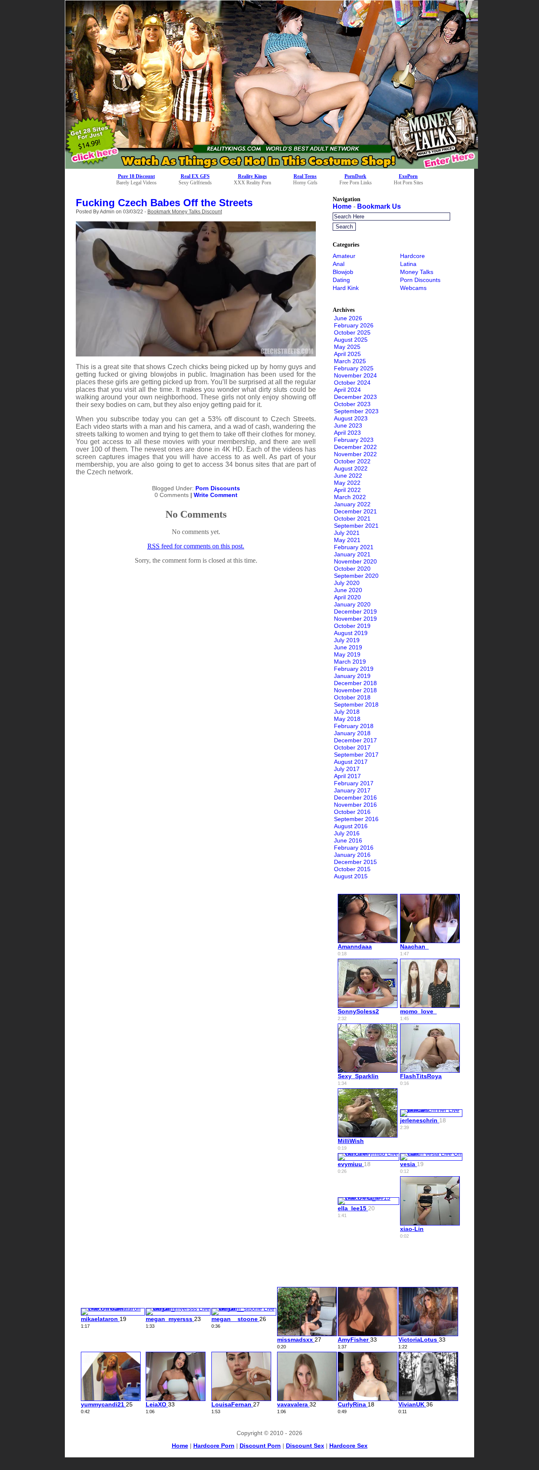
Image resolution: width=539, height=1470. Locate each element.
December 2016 (355, 797)
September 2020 (356, 575)
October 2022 (352, 461)
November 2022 (355, 454)
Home (342, 206)
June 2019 (348, 647)
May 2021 (347, 540)
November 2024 (355, 375)
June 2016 (348, 840)
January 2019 (352, 676)
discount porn (260, 1445)
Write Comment (215, 495)
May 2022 (347, 482)
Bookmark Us (379, 206)
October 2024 (352, 382)
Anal (338, 264)
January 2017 (352, 790)
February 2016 (354, 847)
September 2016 (356, 819)
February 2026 (354, 325)
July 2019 (347, 640)
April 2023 (347, 432)
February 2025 (354, 368)
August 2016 (351, 826)
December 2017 (355, 740)
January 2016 (352, 854)
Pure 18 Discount (136, 176)
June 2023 (348, 425)
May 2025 (347, 346)
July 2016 (347, 833)
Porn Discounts (217, 488)
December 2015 (355, 862)
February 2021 (354, 547)
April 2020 (347, 597)
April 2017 (347, 776)
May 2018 (347, 718)
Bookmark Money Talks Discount (184, 212)
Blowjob (343, 271)
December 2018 (355, 683)
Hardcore (412, 256)
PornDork (355, 176)
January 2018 (352, 733)
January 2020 (352, 604)
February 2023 (354, 439)
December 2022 (355, 447)
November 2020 (355, 561)
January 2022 (352, 504)
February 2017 (354, 783)
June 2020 (348, 590)
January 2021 (352, 554)
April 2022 (347, 489)
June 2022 (348, 475)
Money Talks (416, 271)
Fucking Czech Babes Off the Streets (164, 202)
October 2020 (352, 568)
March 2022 (350, 497)
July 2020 (347, 582)
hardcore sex (348, 1445)
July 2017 (347, 769)
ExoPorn (408, 176)
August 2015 (351, 876)
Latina (408, 264)
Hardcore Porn (214, 1445)
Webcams (413, 287)
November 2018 (355, 690)
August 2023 (351, 418)
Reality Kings (252, 176)
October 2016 (352, 811)
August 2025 (351, 339)
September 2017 (356, 754)
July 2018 (347, 711)
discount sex (305, 1445)
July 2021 (347, 532)
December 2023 (355, 396)
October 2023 (352, 404)
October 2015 (352, 869)
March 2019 (350, 661)
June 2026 (348, 318)
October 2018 (352, 697)
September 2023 (356, 411)
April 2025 (347, 354)
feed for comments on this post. (195, 546)
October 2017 (352, 747)
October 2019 (352, 625)
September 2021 (356, 525)
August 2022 (351, 468)
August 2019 (351, 633)
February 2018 (354, 726)
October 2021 (352, 518)
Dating (341, 279)
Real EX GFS (195, 176)
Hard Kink (346, 287)
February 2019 (354, 668)
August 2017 (351, 761)
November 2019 (355, 618)
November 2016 (355, 804)
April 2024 (347, 389)
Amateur (344, 256)
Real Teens (305, 176)
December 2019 (355, 611)
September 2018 (356, 704)
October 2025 (352, 332)
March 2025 (350, 361)
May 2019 (347, 654)
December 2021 (355, 511)
